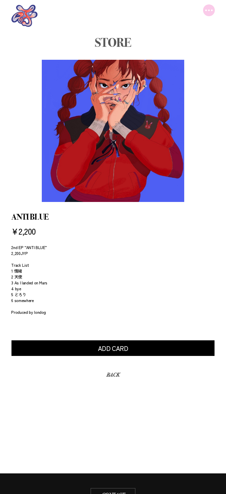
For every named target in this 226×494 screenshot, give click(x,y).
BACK (113, 374)
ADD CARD (113, 348)
